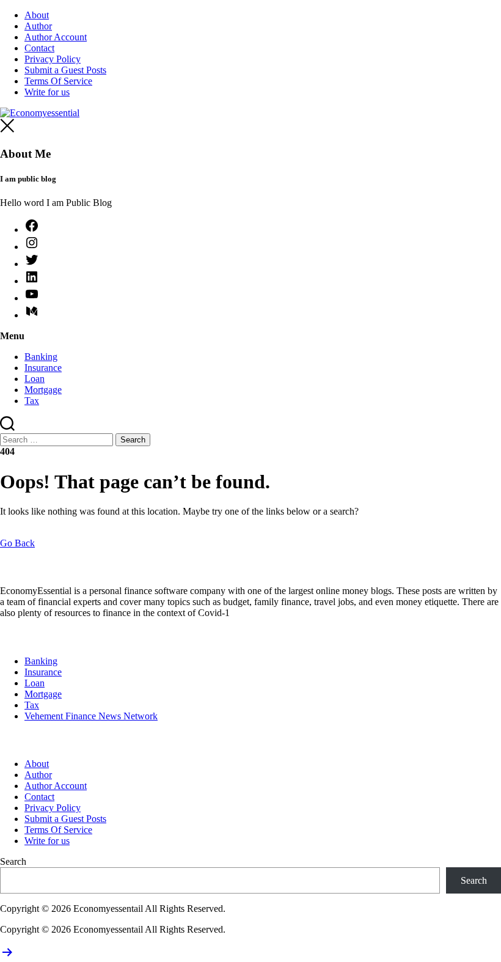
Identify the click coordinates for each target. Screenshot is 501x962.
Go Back (17, 543)
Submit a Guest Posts (65, 70)
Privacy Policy (52, 59)
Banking (40, 356)
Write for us (47, 92)
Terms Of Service (58, 81)
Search (13, 861)
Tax (31, 400)
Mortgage (43, 389)
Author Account (55, 37)
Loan (34, 378)
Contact (39, 48)
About (36, 15)
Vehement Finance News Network (91, 716)
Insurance (43, 367)
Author (38, 26)
